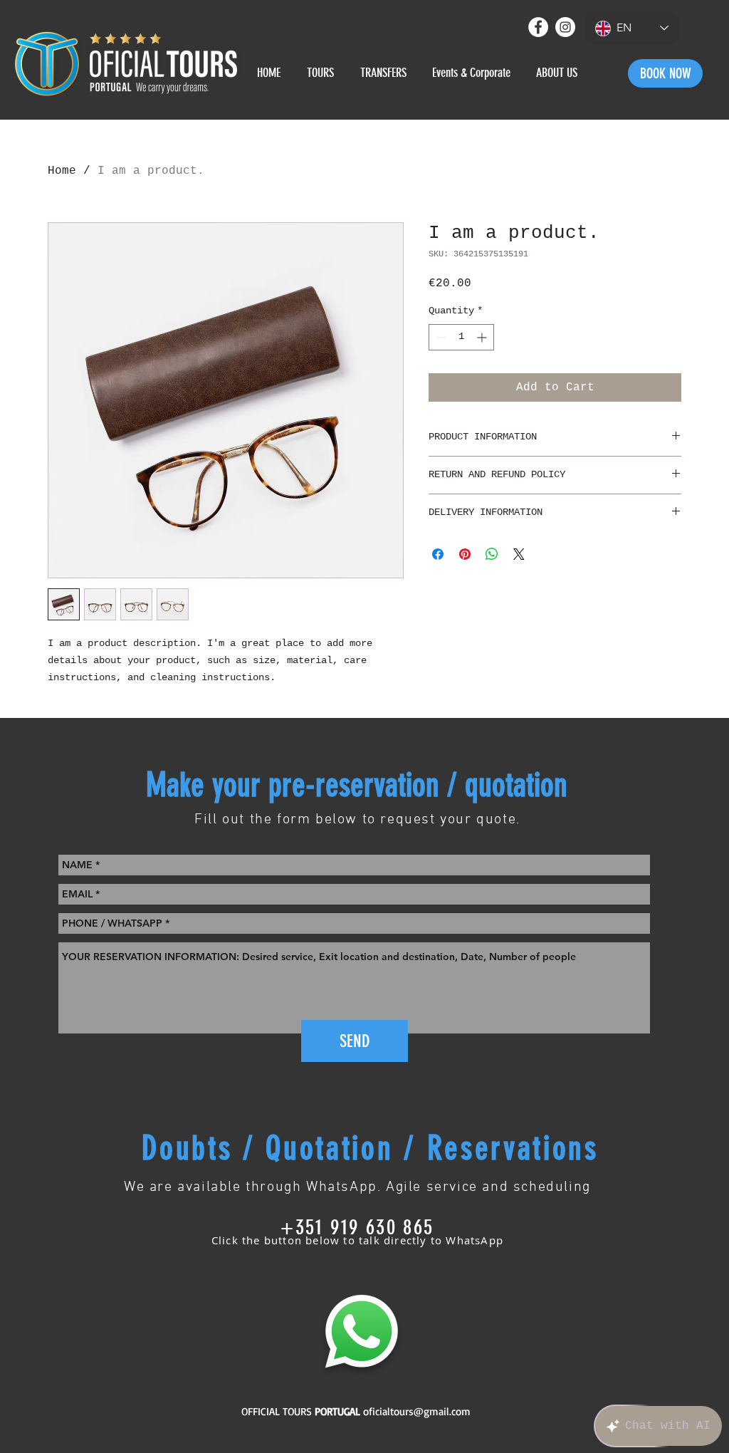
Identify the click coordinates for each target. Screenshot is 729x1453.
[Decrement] (440, 337)
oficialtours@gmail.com (417, 1411)
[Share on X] (519, 554)
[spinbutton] (461, 337)
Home (62, 171)
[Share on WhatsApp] (491, 554)
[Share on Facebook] (437, 554)
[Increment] (483, 337)
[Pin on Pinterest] (464, 554)
